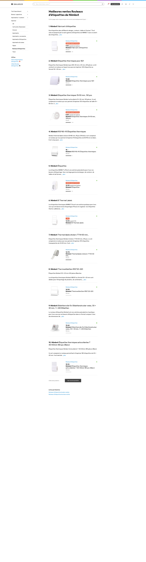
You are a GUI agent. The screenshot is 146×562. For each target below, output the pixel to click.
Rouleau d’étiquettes (18, 48)
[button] (87, 19)
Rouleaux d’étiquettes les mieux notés (59, 394)
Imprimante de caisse (18, 42)
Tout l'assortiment (16, 11)
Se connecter (115, 4)
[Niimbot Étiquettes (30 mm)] (73, 185)
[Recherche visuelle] (102, 4)
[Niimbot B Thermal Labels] (73, 220)
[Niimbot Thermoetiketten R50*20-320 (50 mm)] (73, 291)
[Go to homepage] (17, 4)
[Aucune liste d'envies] (129, 4)
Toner (14, 52)
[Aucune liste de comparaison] (126, 4)
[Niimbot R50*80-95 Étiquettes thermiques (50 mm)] (73, 151)
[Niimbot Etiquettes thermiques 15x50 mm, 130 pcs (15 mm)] (73, 115)
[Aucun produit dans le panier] (133, 4)
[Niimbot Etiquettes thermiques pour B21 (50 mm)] (73, 80)
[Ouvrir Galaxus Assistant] (122, 4)
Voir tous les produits (73, 380)
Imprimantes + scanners (17, 17)
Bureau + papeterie (16, 14)
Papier (14, 45)
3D (13, 24)
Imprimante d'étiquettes (19, 39)
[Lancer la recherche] (34, 4)
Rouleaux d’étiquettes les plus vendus (59, 392)
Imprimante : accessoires (19, 36)
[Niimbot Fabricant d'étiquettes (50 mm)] (73, 46)
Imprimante (15, 33)
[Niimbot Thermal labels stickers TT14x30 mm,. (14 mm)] (73, 254)
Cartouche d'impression (18, 27)
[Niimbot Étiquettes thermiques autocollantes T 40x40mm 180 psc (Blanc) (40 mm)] (73, 366)
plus (60, 35)
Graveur (14, 30)
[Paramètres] (108, 4)
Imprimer (13, 21)
